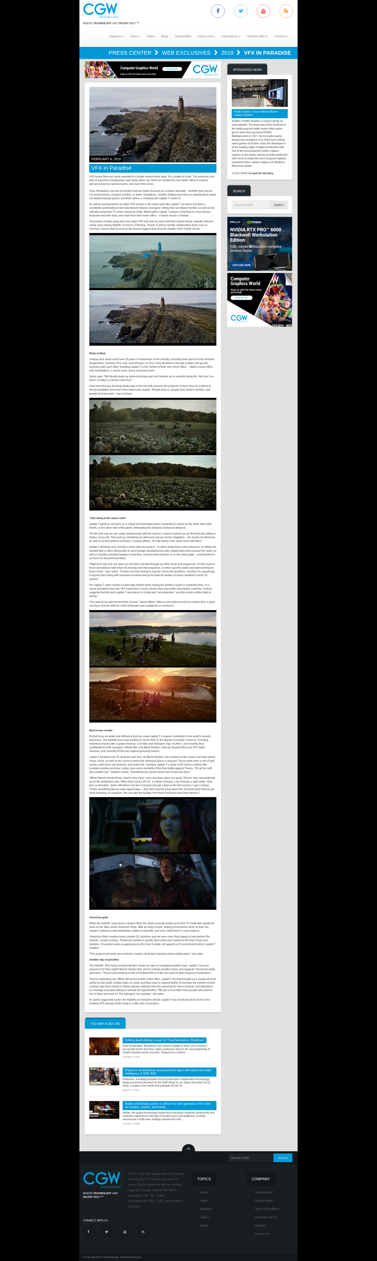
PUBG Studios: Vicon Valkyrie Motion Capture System (256, 113)
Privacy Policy (264, 1200)
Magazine (206, 1208)
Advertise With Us (257, 36)
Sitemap (260, 1225)
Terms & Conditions (267, 1208)
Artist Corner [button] (205, 36)
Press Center (131, 53)
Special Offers (183, 36)
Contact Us (281, 36)
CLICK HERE (240, 173)
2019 (228, 53)
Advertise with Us (266, 1217)
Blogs (164, 36)
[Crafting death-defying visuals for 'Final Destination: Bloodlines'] (104, 1046)
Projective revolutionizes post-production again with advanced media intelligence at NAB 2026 (168, 1072)
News (203, 1200)
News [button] (134, 36)
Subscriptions (263, 1192)
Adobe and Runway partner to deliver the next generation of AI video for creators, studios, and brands (168, 1105)
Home (204, 1192)
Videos (151, 36)
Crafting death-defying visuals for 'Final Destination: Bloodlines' (164, 1040)
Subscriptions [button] (229, 36)
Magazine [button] (115, 36)
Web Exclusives (187, 53)
